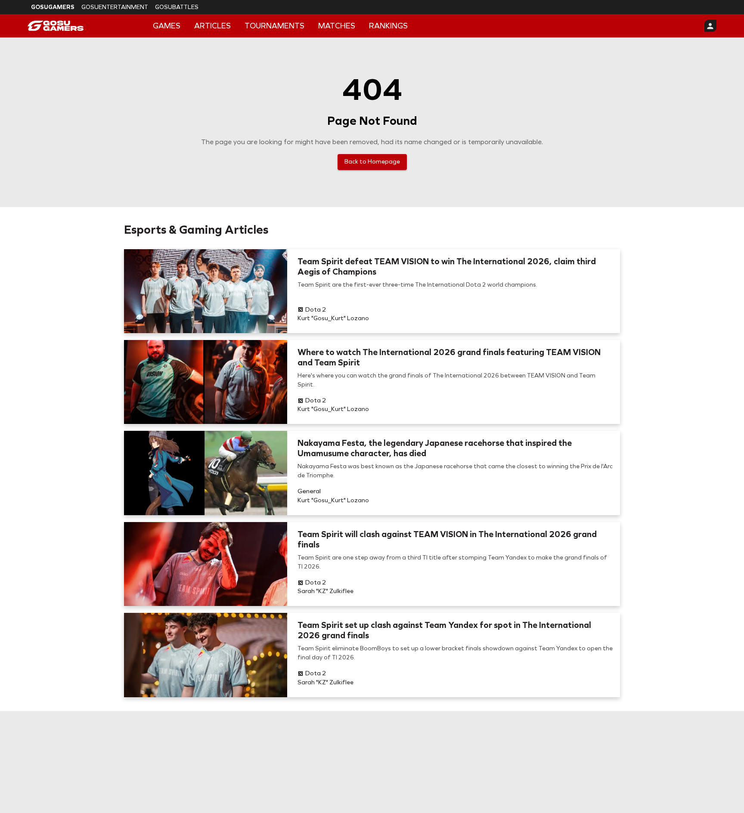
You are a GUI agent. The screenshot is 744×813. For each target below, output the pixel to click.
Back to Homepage (372, 161)
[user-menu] (710, 26)
